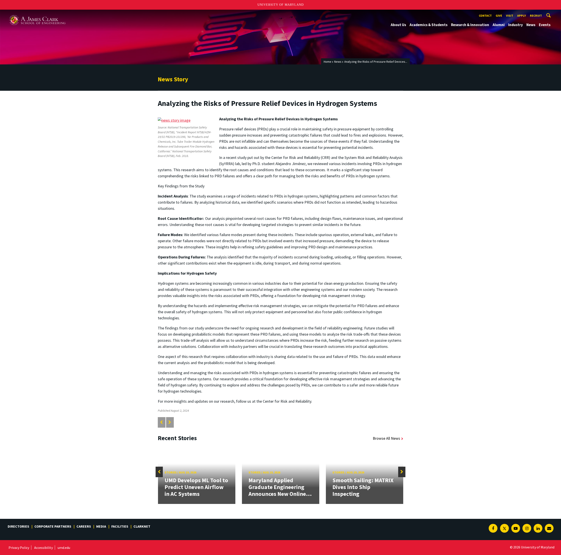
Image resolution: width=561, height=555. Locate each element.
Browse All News (386, 438)
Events (544, 24)
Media (101, 526)
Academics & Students (428, 24)
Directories (18, 526)
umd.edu (64, 547)
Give (499, 16)
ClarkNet (141, 526)
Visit (509, 16)
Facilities (119, 526)
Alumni (499, 24)
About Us (398, 24)
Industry (515, 24)
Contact (485, 16)
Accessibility (43, 547)
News (530, 24)
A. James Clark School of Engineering (37, 13)
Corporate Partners (52, 526)
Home (327, 62)
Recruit (536, 16)
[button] (159, 472)
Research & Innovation (470, 24)
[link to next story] (169, 422)
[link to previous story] (161, 422)
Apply (521, 16)
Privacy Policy (19, 547)
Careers (83, 526)
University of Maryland (280, 4)
